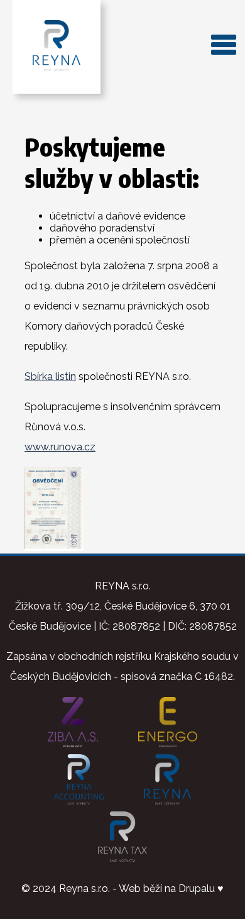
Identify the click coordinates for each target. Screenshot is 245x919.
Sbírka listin (50, 376)
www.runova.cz (59, 447)
